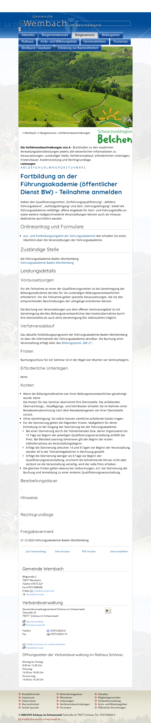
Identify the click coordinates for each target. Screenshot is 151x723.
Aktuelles (28, 35)
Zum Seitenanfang (36, 551)
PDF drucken (89, 551)
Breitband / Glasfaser (36, 48)
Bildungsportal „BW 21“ (77, 343)
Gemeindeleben (95, 41)
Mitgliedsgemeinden (109, 697)
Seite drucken (62, 551)
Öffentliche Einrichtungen (112, 707)
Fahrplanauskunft (35, 625)
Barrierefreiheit (30, 704)
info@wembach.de (44, 591)
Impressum (28, 697)
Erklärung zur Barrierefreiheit (78, 48)
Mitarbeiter (66, 697)
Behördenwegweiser (71, 694)
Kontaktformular (35, 594)
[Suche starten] (19, 29)
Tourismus (120, 41)
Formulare (65, 707)
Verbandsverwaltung (109, 701)
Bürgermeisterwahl (55, 35)
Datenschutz (29, 701)
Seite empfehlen (119, 551)
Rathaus (27, 41)
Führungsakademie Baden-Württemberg (47, 263)
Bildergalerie (111, 35)
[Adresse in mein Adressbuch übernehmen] (109, 613)
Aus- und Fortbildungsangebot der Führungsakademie (59, 236)
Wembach (30, 133)
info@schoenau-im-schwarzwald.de (45, 644)
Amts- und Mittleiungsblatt (58, 41)
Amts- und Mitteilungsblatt (112, 704)
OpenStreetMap (34, 621)
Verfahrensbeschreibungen (75, 704)
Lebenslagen (67, 701)
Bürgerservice (85, 35)
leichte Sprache (30, 707)
